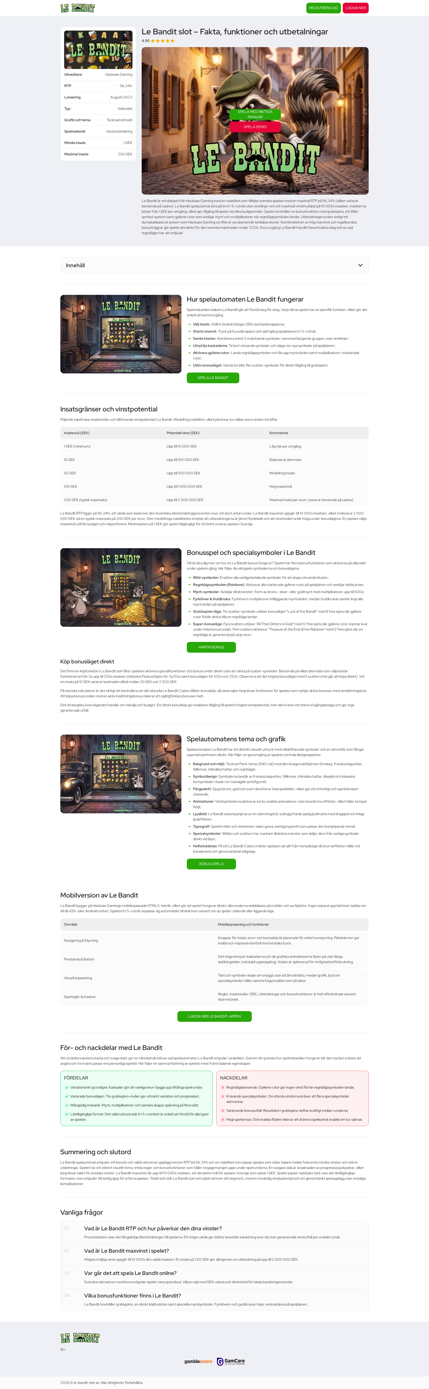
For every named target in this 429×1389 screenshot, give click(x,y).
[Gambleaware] (198, 1362)
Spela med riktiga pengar (255, 114)
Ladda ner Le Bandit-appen (214, 1016)
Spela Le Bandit (213, 377)
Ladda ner (356, 8)
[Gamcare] (231, 1362)
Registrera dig (323, 8)
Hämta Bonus (211, 647)
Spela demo (255, 127)
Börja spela (211, 864)
